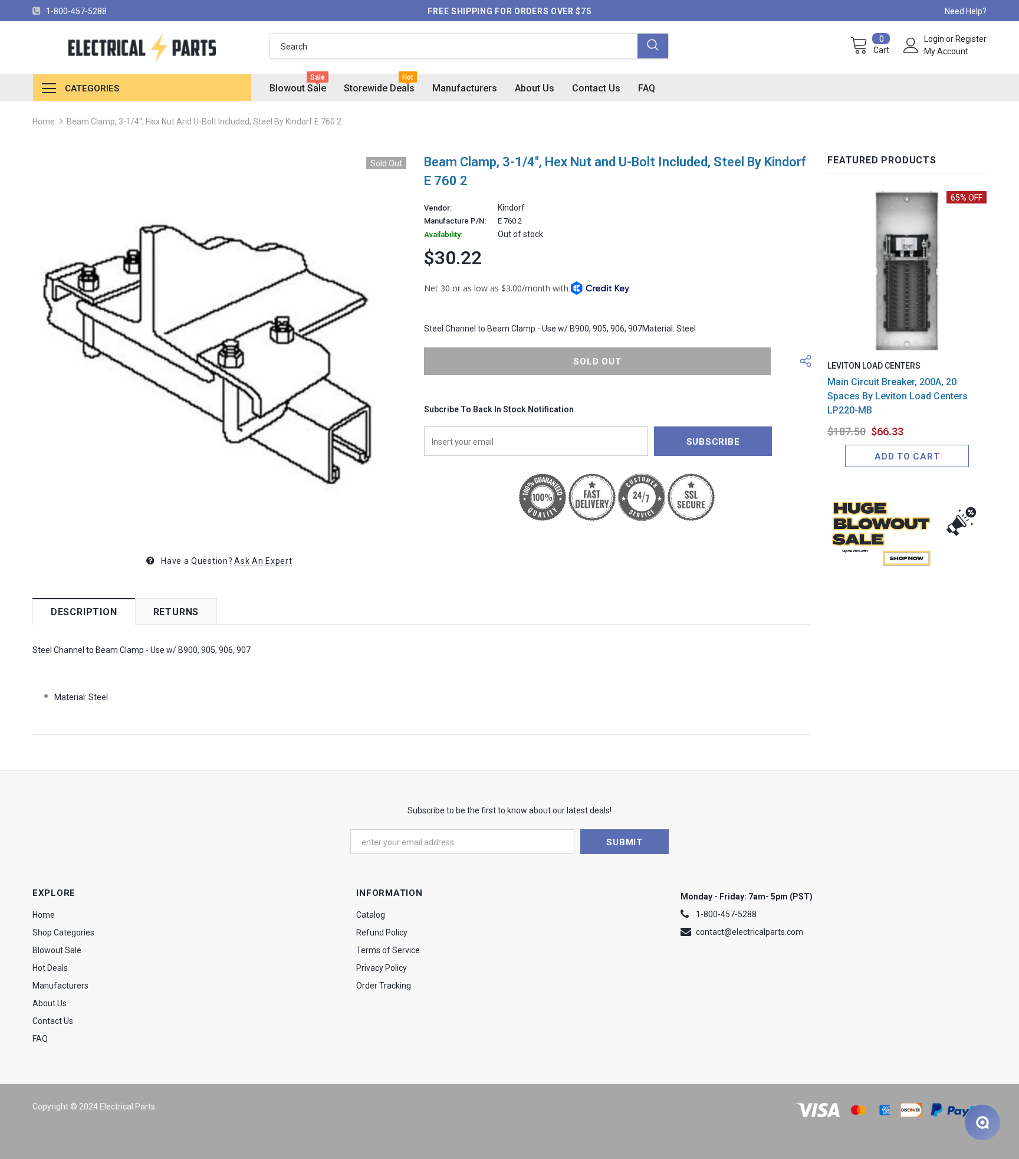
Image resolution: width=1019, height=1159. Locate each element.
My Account (946, 51)
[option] (219, 344)
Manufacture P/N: (455, 221)
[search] (453, 46)
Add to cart (907, 456)
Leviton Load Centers (874, 365)
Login (935, 39)
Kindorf (511, 207)
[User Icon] (911, 45)
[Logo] (142, 47)
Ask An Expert (263, 561)
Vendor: (438, 208)
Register (971, 39)
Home (43, 121)
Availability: (443, 234)
